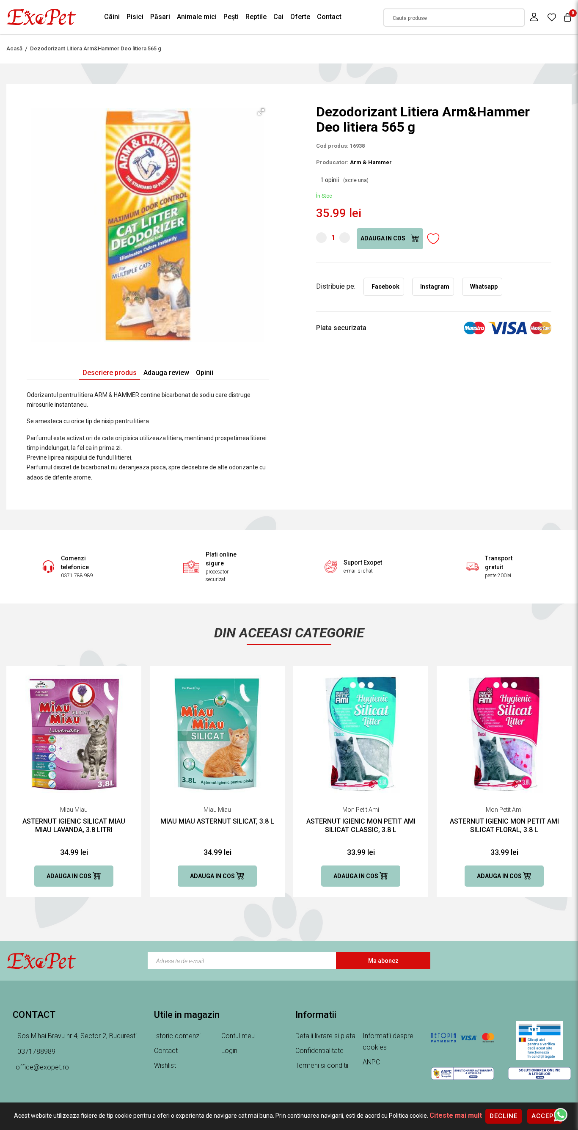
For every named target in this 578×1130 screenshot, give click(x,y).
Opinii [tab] (204, 373)
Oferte (300, 17)
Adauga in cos (384, 238)
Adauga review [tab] (166, 373)
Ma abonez (383, 960)
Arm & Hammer (371, 162)
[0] (552, 17)
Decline (503, 1116)
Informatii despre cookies (388, 1041)
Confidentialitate (319, 1051)
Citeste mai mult (455, 1115)
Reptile (256, 17)
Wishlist (165, 1065)
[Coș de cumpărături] (567, 17)
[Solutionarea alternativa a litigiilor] (462, 1073)
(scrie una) (356, 180)
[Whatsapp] (560, 1114)
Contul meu (238, 1036)
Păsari (160, 17)
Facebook (385, 286)
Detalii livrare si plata (325, 1036)
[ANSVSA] (539, 1040)
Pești (231, 17)
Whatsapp (484, 286)
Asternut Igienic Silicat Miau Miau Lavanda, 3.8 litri (73, 825)
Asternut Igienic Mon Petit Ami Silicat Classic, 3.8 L (361, 825)
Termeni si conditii (321, 1065)
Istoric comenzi (177, 1036)
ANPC (371, 1062)
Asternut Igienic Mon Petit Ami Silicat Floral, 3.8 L (504, 825)
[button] (261, 112)
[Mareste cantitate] (344, 237)
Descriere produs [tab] (110, 373)
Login (229, 1051)
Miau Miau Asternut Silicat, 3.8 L (217, 821)
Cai (278, 17)
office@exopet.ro (42, 1067)
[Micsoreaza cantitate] (321, 237)
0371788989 (35, 1051)
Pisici (135, 17)
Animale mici (197, 17)
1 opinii (344, 179)
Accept (544, 1116)
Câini (112, 17)
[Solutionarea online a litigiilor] (539, 1073)
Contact (329, 17)
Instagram (434, 286)
